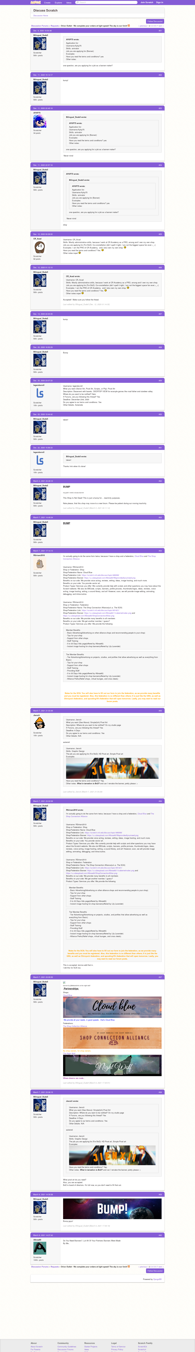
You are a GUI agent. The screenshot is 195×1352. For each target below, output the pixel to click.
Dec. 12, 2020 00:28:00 (43, 234)
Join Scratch (147, 2)
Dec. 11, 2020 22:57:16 (43, 165)
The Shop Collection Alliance (75, 1026)
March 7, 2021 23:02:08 (43, 801)
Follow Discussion (155, 21)
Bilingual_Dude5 (40, 35)
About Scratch (37, 1346)
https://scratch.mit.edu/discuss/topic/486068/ (100, 575)
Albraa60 (37, 1239)
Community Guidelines (67, 1346)
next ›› (161, 25)
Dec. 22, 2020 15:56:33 (43, 447)
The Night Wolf (69, 1053)
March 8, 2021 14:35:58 (43, 1194)
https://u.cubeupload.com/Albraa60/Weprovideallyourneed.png (109, 577)
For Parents (35, 1349)
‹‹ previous (142, 25)
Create (47, 2)
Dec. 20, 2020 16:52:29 (43, 347)
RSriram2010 (39, 555)
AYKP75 (36, 112)
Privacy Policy (117, 1349)
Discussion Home (40, 15)
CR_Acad (37, 238)
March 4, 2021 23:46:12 (43, 481)
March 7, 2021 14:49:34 (43, 517)
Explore (58, 2)
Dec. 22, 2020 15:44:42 (43, 414)
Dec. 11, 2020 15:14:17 (43, 74)
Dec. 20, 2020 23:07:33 (43, 380)
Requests (55, 25)
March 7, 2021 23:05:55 (43, 977)
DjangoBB (157, 1279)
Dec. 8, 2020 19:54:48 (42, 30)
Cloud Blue (139, 556)
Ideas (69, 2)
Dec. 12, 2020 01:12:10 (43, 267)
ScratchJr (142, 1349)
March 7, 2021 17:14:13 (43, 550)
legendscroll (38, 385)
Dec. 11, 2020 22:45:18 (43, 108)
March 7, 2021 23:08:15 (43, 1092)
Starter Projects (90, 1346)
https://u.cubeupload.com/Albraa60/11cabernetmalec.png (107, 613)
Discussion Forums (40, 25)
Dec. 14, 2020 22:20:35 (43, 313)
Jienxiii (36, 715)
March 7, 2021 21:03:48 (43, 710)
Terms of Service (118, 1346)
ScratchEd (142, 1346)
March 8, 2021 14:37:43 (43, 1235)
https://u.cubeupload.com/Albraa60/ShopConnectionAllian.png (88, 615)
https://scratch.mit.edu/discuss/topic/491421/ (100, 610)
